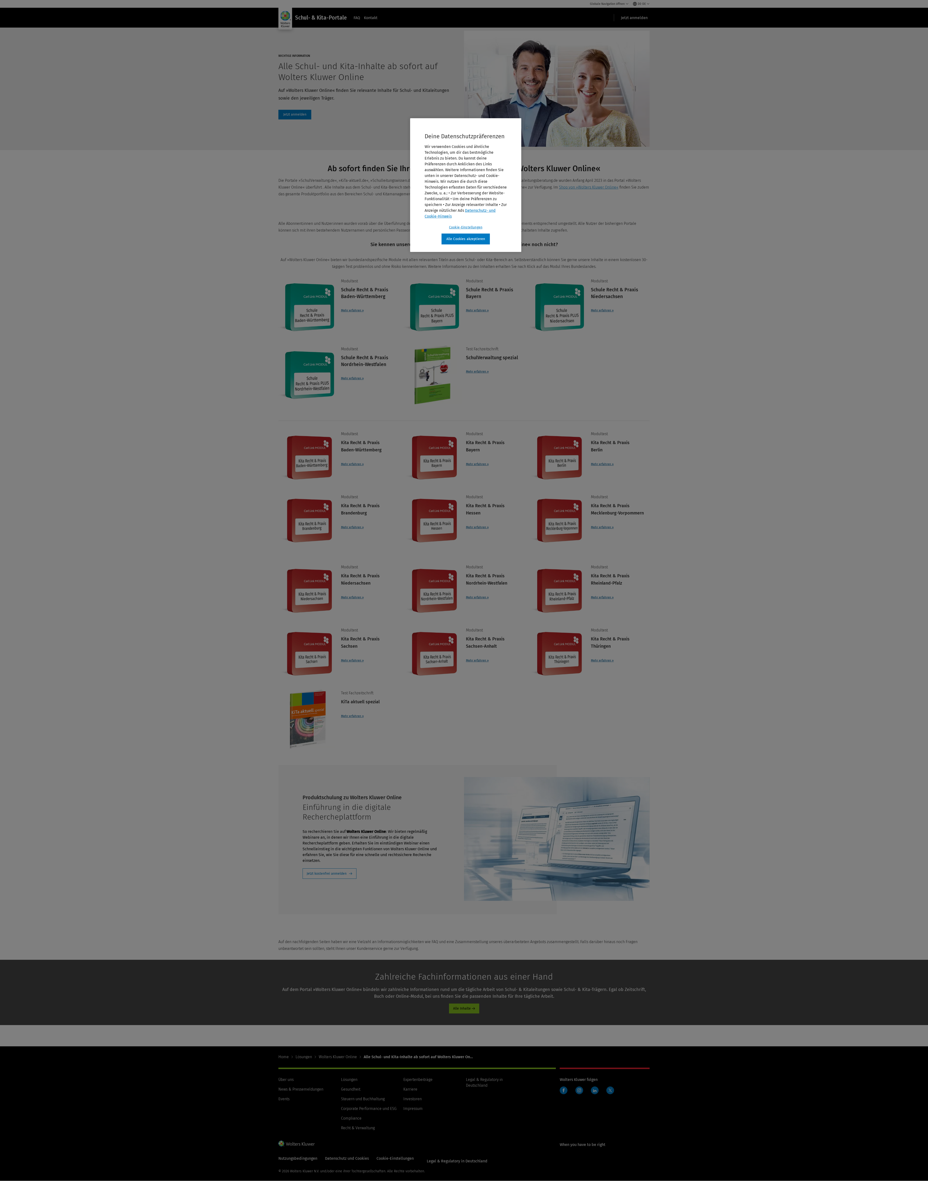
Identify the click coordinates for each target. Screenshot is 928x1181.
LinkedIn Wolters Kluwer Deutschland (596, 1093)
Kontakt (370, 17)
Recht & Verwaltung (358, 1128)
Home (283, 1057)
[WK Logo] (296, 1143)
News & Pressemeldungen (300, 1089)
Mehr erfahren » (352, 310)
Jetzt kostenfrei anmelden (327, 874)
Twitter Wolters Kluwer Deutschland (611, 1093)
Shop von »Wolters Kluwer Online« (588, 187)
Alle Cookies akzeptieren (465, 239)
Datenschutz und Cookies (347, 1158)
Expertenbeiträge (418, 1079)
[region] (465, 185)
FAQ (357, 17)
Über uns (286, 1079)
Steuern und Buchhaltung (363, 1099)
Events (284, 1099)
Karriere (410, 1089)
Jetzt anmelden (295, 114)
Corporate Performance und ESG (369, 1108)
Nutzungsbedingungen (297, 1158)
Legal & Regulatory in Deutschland (457, 1161)
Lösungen (304, 1057)
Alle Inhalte (462, 1008)
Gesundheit (350, 1089)
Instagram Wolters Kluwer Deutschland (580, 1093)
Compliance (351, 1118)
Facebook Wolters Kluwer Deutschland (564, 1093)
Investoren (412, 1099)
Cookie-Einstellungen (465, 227)
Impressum (413, 1108)
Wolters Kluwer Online (338, 1057)
